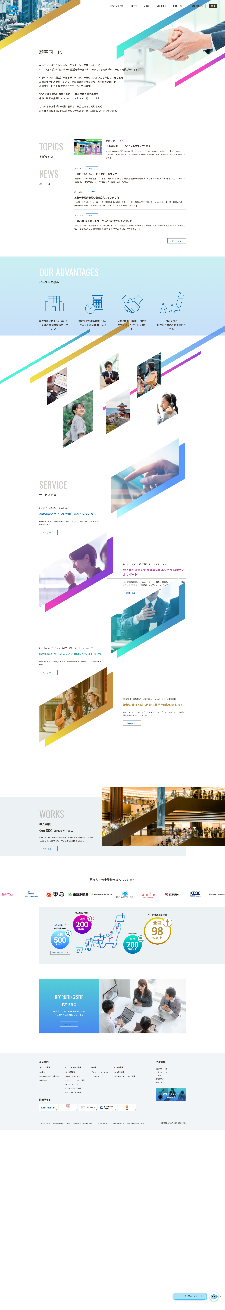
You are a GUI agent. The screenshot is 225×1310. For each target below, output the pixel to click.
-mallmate (43, 1188)
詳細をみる (131, 831)
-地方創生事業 (119, 1180)
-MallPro (42, 1180)
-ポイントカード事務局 (73, 1200)
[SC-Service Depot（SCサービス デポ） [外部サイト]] (107, 1218)
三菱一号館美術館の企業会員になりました (96, 305)
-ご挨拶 (158, 1183)
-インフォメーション (72, 1192)
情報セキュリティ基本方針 (82, 1231)
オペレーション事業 (73, 1175)
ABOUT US (161, 6)
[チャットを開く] (213, 1296)
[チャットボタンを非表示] (220, 1296)
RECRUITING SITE (171, 1203)
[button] (197, 1296)
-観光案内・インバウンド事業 (124, 1184)
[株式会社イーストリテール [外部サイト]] (48, 1218)
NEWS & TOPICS (116, 6)
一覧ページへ (175, 349)
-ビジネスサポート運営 (73, 1196)
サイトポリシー (44, 1231)
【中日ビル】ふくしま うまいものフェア (95, 282)
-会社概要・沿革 (161, 1177)
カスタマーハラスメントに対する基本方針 (109, 1231)
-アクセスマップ (161, 1180)
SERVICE (133, 6)
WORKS (147, 6)
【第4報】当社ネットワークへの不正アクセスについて (103, 329)
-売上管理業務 (70, 1180)
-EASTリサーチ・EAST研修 (75, 1188)
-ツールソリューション (98, 1184)
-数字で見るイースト (163, 1190)
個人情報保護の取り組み (61, 1231)
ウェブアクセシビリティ (135, 1231)
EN (214, 6)
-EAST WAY (160, 1187)
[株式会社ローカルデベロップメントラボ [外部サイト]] (68, 1218)
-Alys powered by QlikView (49, 1184)
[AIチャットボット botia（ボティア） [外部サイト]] (127, 1218)
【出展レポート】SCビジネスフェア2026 (128, 254)
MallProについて (59, 1060)
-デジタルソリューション (99, 1180)
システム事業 (44, 1175)
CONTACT (200, 6)
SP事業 (93, 1175)
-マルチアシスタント (72, 1184)
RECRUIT (176, 6)
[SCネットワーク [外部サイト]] (88, 1218)
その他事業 (118, 1175)
